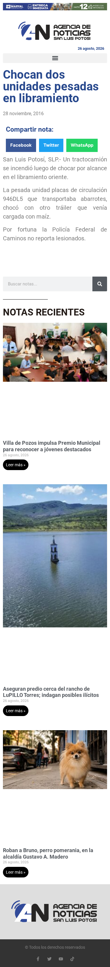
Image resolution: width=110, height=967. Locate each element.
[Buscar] (99, 284)
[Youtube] (61, 959)
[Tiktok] (72, 959)
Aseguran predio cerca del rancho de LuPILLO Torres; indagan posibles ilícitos (51, 692)
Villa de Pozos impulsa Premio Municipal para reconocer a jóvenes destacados (51, 446)
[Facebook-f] (38, 959)
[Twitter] (49, 959)
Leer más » (16, 464)
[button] (55, 58)
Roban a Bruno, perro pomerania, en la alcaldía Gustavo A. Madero (48, 853)
